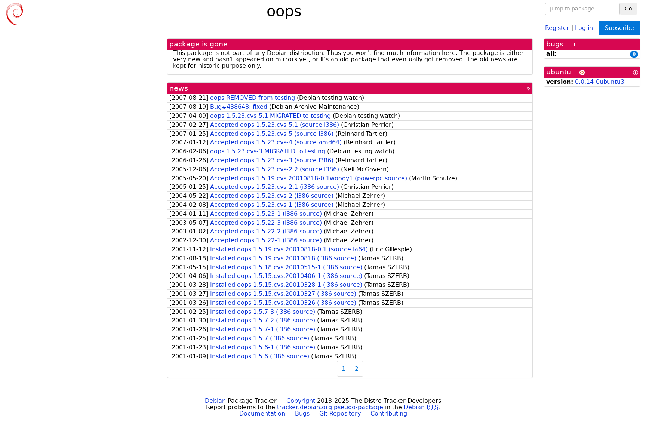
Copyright (300, 400)
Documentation (262, 413)
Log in (584, 27)
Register (557, 27)
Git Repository (340, 413)
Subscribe (619, 27)
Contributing (388, 413)
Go (628, 9)
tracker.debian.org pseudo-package (330, 407)
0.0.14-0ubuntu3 (599, 81)
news (178, 88)
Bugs (302, 413)
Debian (215, 400)
